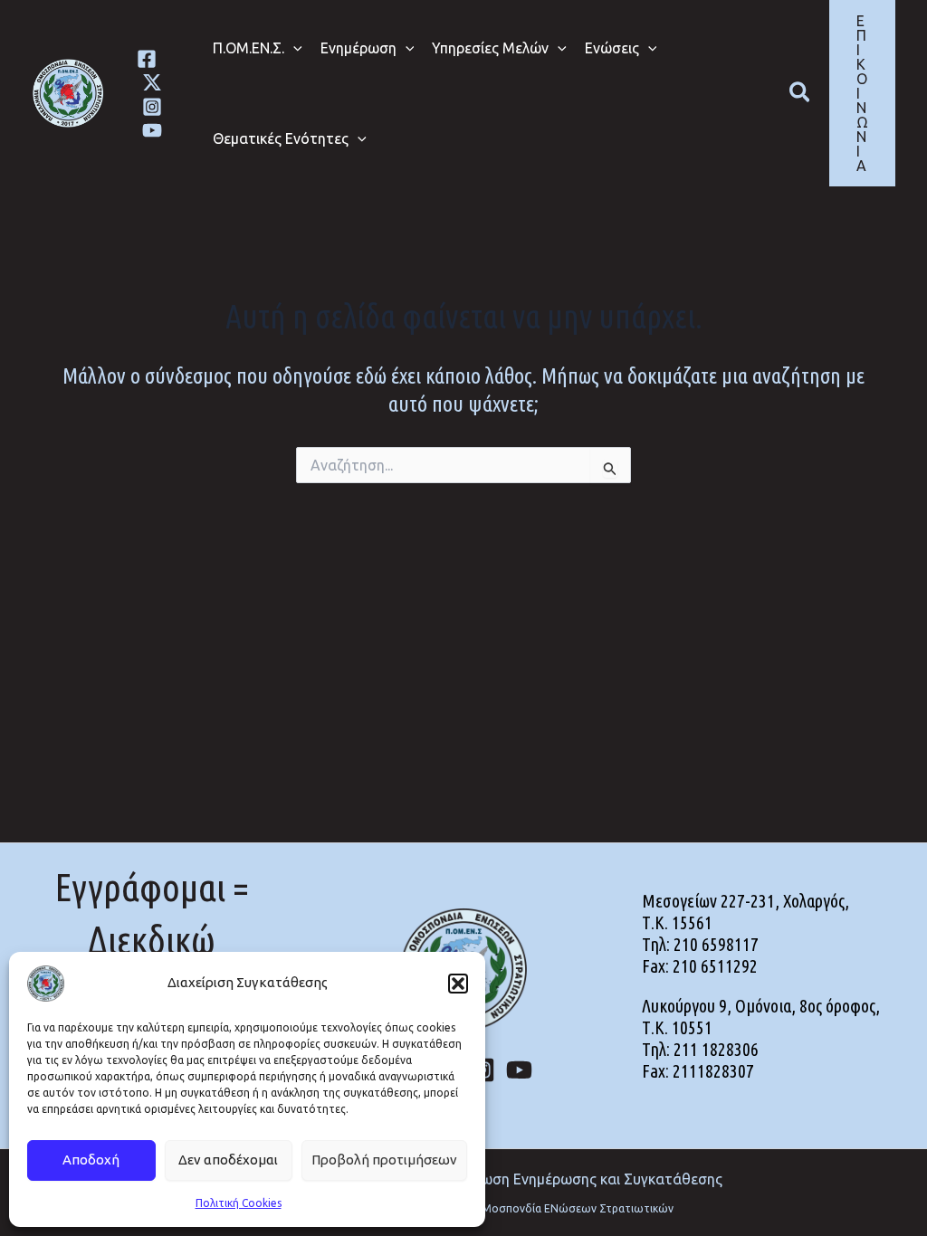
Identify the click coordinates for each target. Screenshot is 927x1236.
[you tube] (152, 130)
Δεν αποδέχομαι (228, 1159)
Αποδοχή (90, 1159)
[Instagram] (152, 107)
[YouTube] (519, 1070)
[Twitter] (152, 82)
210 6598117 (716, 944)
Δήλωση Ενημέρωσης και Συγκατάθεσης (589, 1179)
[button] (458, 984)
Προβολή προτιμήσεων (384, 1159)
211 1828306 (716, 1049)
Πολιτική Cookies (239, 1203)
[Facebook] (147, 59)
